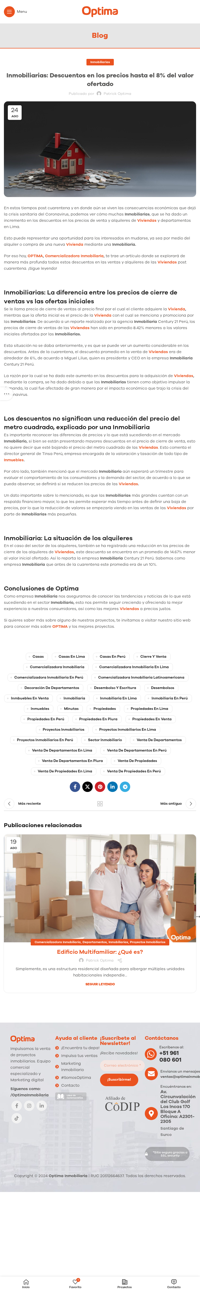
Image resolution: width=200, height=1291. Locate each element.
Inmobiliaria (74, 698)
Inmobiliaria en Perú (170, 698)
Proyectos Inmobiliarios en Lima (127, 729)
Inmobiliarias (100, 62)
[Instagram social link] (29, 1106)
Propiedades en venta (152, 719)
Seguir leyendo (100, 984)
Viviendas (147, 220)
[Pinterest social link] (100, 787)
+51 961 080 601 (170, 1056)
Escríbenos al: (171, 1047)
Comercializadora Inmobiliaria (74, 256)
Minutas (71, 708)
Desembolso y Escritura (115, 687)
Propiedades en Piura (98, 719)
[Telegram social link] (125, 787)
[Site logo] (100, 11)
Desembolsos (162, 687)
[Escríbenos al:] (151, 1054)
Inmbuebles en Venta (30, 698)
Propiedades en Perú (45, 719)
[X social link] (87, 787)
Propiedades (104, 708)
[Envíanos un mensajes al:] (151, 1073)
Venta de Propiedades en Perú (134, 771)
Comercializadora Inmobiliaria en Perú (48, 677)
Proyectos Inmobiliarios (63, 729)
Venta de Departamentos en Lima (62, 750)
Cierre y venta (153, 656)
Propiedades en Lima (149, 708)
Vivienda (74, 244)
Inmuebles (14, 460)
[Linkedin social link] (112, 787)
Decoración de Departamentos (51, 687)
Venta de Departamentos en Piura (72, 760)
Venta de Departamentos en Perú (137, 750)
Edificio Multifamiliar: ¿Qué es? (100, 952)
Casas (38, 656)
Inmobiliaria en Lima (118, 698)
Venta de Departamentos (159, 739)
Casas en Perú (113, 656)
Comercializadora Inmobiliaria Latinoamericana (141, 677)
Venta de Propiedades (137, 760)
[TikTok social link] (16, 1118)
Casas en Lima (72, 656)
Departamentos (95, 942)
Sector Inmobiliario (105, 739)
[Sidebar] (6, 393)
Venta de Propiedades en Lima (65, 771)
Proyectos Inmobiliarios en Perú (45, 739)
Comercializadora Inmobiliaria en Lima (134, 667)
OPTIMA (35, 256)
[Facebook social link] (75, 787)
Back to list (100, 803)
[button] (167, 1154)
